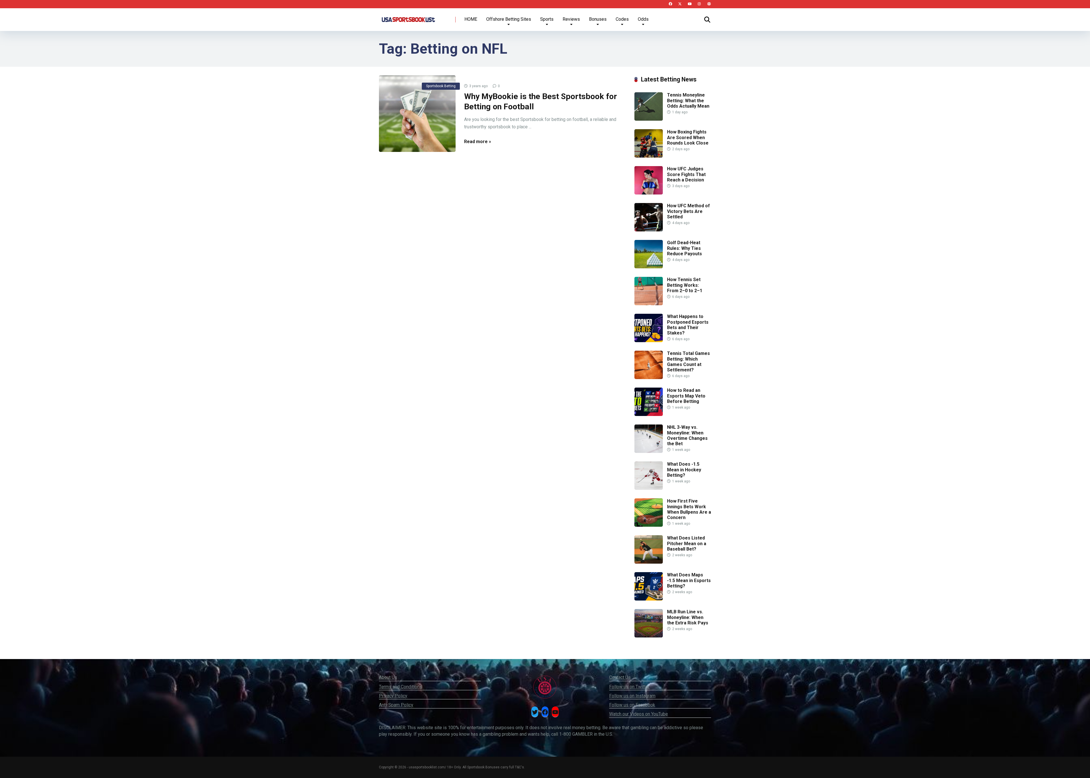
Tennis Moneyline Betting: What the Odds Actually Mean (688, 100)
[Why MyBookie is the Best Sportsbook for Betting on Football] (417, 113)
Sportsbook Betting (441, 86)
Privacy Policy (393, 695)
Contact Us (620, 677)
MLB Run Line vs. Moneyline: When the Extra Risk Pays (687, 617)
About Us (388, 677)
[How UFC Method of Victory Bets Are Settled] (648, 230)
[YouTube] (689, 4)
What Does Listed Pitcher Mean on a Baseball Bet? (686, 543)
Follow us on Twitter (629, 686)
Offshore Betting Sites (508, 19)
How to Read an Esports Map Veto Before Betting (686, 396)
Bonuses (598, 19)
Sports (547, 19)
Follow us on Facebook (632, 705)
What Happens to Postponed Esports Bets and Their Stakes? (687, 325)
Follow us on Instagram (632, 695)
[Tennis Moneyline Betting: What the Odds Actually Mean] (648, 119)
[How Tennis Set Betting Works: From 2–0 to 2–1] (648, 303)
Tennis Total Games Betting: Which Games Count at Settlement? (688, 362)
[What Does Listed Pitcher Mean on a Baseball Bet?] (648, 562)
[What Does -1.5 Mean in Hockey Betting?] (648, 488)
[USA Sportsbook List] (408, 17)
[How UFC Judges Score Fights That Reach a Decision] (648, 193)
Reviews (571, 19)
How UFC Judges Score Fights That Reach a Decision (686, 174)
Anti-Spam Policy (396, 705)
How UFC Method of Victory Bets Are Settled (688, 211)
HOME (470, 19)
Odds (643, 19)
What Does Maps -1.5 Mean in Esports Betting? (689, 580)
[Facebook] (670, 4)
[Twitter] (680, 4)
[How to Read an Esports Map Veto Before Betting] (648, 414)
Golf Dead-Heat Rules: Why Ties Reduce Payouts (684, 248)
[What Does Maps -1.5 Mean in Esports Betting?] (648, 599)
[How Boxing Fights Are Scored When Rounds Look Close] (648, 156)
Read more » (477, 141)
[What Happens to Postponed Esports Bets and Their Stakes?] (648, 340)
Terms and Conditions (400, 686)
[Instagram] (699, 4)
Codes (622, 19)
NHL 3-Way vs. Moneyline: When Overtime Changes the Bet (687, 435)
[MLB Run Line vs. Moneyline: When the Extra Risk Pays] (648, 636)
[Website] (709, 4)
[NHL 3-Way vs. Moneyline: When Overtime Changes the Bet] (648, 451)
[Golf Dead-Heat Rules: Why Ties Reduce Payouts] (648, 266)
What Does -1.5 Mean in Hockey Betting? (684, 469)
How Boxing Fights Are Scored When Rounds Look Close (687, 137)
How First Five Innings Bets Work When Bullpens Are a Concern (689, 509)
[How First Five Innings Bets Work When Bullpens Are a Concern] (648, 525)
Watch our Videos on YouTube (638, 714)
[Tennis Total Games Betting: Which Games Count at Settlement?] (648, 377)
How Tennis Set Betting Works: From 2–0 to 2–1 (684, 285)
